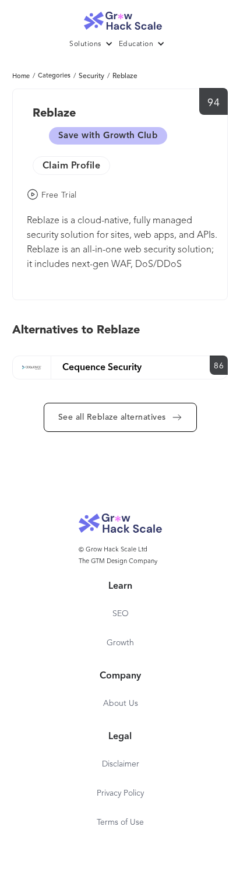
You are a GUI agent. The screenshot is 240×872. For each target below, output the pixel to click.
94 (213, 103)
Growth (120, 643)
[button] (94, 44)
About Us (120, 703)
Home (21, 76)
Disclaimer (120, 764)
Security (91, 76)
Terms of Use (120, 822)
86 (219, 366)
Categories (54, 76)
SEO (120, 614)
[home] (120, 18)
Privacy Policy (120, 793)
